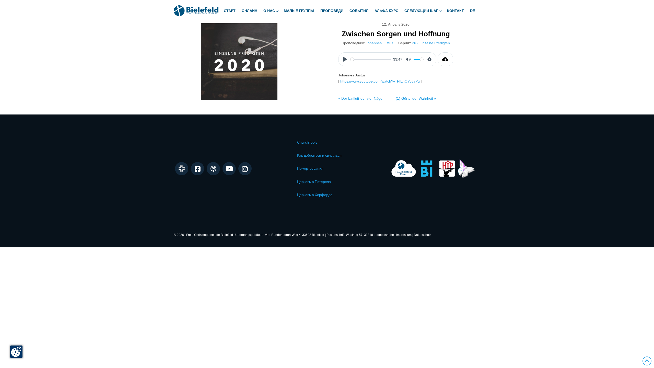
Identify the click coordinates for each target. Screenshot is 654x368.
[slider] (371, 59)
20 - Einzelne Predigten (431, 43)
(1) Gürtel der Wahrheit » (416, 98)
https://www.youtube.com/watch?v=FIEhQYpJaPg (380, 81)
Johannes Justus (379, 43)
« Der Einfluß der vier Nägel (360, 98)
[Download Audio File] (445, 59)
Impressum (404, 235)
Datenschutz (422, 235)
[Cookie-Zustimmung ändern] (16, 352)
